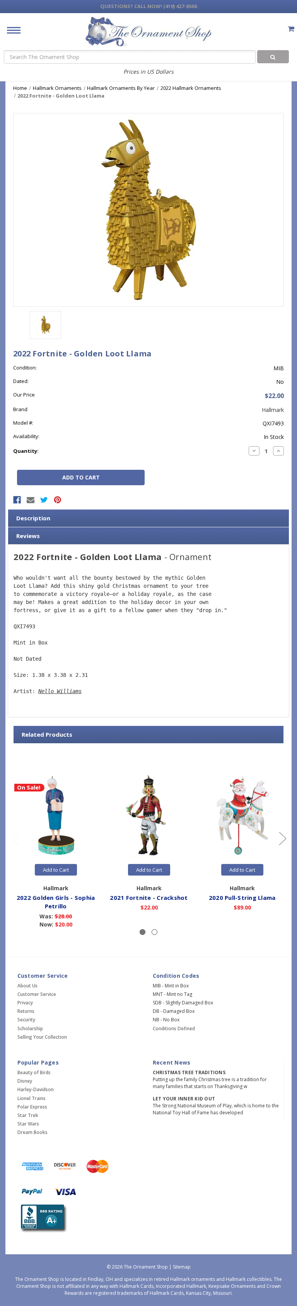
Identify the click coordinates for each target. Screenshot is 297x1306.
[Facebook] (17, 499)
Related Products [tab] (47, 734)
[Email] (30, 499)
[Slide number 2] (154, 932)
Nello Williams (60, 691)
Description (33, 518)
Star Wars (28, 1123)
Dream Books (32, 1132)
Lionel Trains (31, 1098)
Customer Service (36, 994)
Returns (25, 1011)
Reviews (28, 536)
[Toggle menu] (10, 29)
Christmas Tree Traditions (189, 1072)
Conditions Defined (174, 1028)
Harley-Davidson (35, 1089)
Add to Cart (56, 869)
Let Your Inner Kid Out (184, 1098)
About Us (27, 985)
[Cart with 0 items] (291, 28)
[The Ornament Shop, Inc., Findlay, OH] (42, 1218)
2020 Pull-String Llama (242, 897)
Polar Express (32, 1107)
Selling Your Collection (42, 1037)
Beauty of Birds (34, 1072)
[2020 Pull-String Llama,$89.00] (242, 815)
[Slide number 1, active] (142, 932)
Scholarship (30, 1028)
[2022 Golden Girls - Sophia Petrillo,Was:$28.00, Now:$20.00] (55, 815)
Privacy (25, 1002)
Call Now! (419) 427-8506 (148, 6)
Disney (24, 1081)
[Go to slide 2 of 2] (15, 838)
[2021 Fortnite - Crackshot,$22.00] (149, 815)
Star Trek (27, 1115)
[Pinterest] (57, 499)
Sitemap (182, 1267)
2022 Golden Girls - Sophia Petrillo (56, 902)
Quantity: (26, 450)
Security (26, 1019)
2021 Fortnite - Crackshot (149, 897)
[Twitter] (44, 499)
